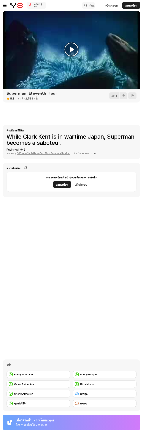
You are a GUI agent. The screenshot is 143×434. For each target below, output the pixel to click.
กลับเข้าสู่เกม (38, 5)
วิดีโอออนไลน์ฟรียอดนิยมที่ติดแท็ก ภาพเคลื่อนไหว (43, 153)
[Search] (85, 5)
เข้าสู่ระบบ (111, 5)
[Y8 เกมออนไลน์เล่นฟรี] (16, 5)
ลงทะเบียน (131, 5)
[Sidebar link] (5, 5)
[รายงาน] (132, 95)
